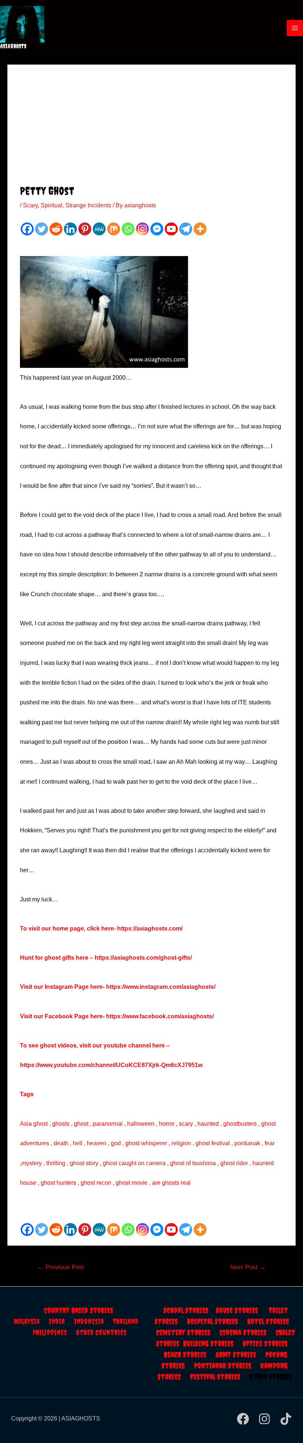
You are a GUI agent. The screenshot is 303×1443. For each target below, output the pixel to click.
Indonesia (93, 1321)
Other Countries (101, 1332)
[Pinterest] (84, 228)
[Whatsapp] (128, 228)
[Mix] (113, 228)
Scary (30, 205)
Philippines (54, 1332)
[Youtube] (171, 228)
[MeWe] (99, 228)
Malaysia (27, 1321)
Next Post (248, 1267)
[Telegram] (185, 228)
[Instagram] (142, 228)
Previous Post (60, 1267)
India (61, 1321)
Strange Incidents (88, 205)
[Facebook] (27, 228)
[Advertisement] (151, 128)
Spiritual (51, 205)
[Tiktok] (286, 1419)
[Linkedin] (70, 228)
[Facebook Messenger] (156, 228)
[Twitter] (41, 228)
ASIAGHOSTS (13, 46)
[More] (200, 228)
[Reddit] (56, 228)
